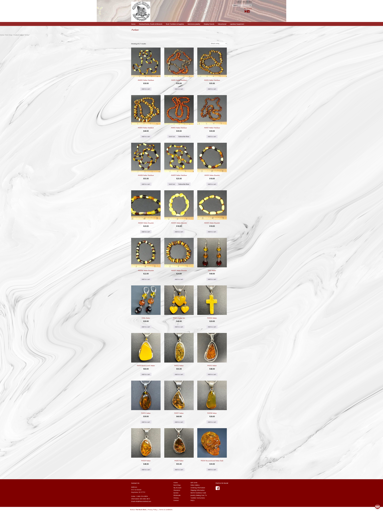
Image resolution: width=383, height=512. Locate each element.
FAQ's (192, 500)
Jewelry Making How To (199, 495)
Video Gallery (195, 485)
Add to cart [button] (146, 89)
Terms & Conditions (165, 510)
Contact (176, 500)
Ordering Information (198, 488)
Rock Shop (8, 35)
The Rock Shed (143, 11)
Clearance (176, 490)
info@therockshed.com (143, 501)
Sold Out (172, 136)
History (176, 498)
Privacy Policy (152, 510)
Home (2, 35)
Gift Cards (194, 483)
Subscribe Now (183, 136)
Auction (175, 493)
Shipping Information (198, 490)
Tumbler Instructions (198, 498)
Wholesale (177, 495)
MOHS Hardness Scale (198, 493)
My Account (248, 9)
